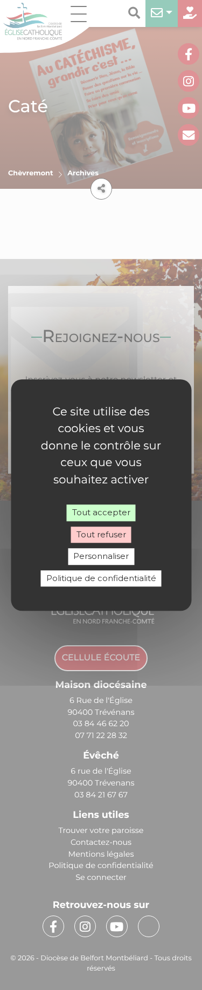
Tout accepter (101, 512)
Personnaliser (101, 556)
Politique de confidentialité (101, 578)
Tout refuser (101, 534)
